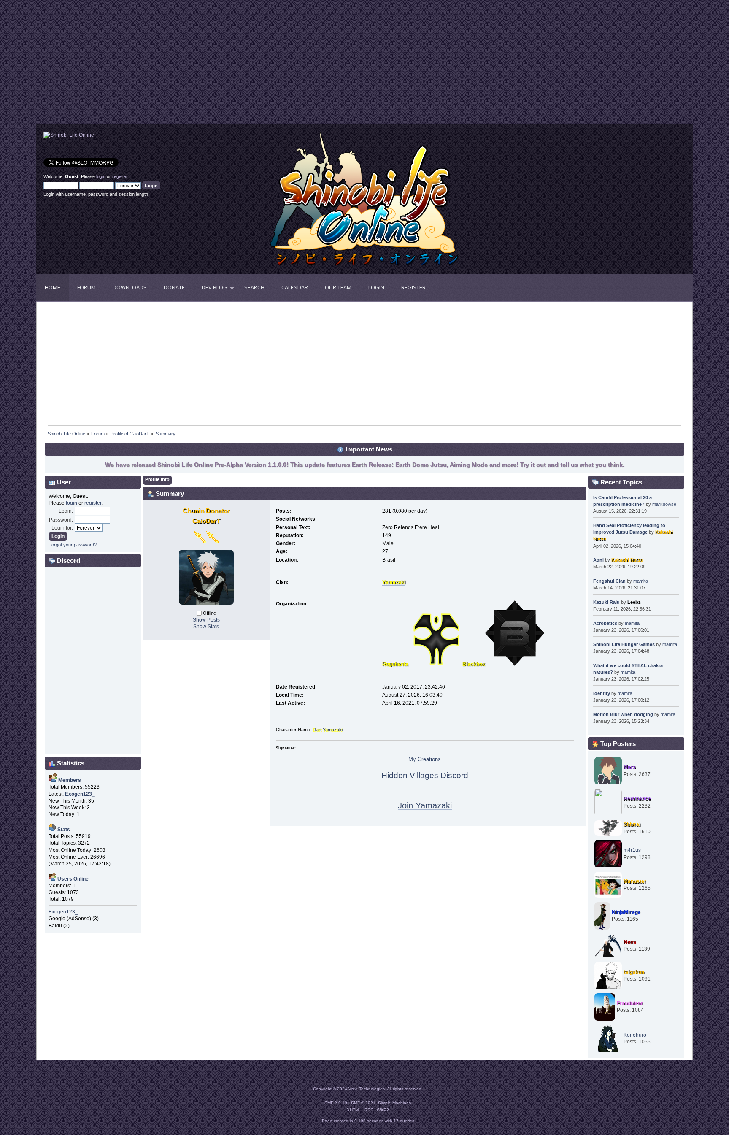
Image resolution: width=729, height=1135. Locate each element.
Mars (630, 767)
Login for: (62, 528)
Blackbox (473, 664)
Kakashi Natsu (627, 559)
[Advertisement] (200, 65)
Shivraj (632, 824)
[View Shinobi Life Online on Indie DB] (68, 135)
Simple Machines (394, 1102)
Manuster (635, 881)
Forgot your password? (73, 544)
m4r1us (632, 850)
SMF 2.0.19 (335, 1102)
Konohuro (635, 1035)
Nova (630, 942)
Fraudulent (630, 1003)
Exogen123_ (63, 912)
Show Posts (206, 620)
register (119, 176)
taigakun (634, 972)
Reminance (637, 799)
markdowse (664, 504)
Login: (66, 511)
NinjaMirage (626, 912)
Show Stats (206, 627)
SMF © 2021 (363, 1102)
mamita (640, 581)
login (100, 176)
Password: (61, 520)
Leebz (634, 602)
